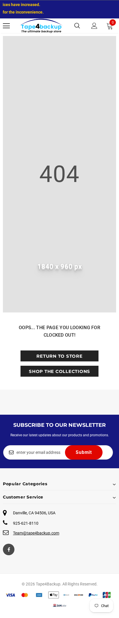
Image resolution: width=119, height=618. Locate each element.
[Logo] (41, 25)
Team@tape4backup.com (36, 533)
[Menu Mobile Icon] (6, 25)
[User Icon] (94, 26)
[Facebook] (8, 549)
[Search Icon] (77, 26)
